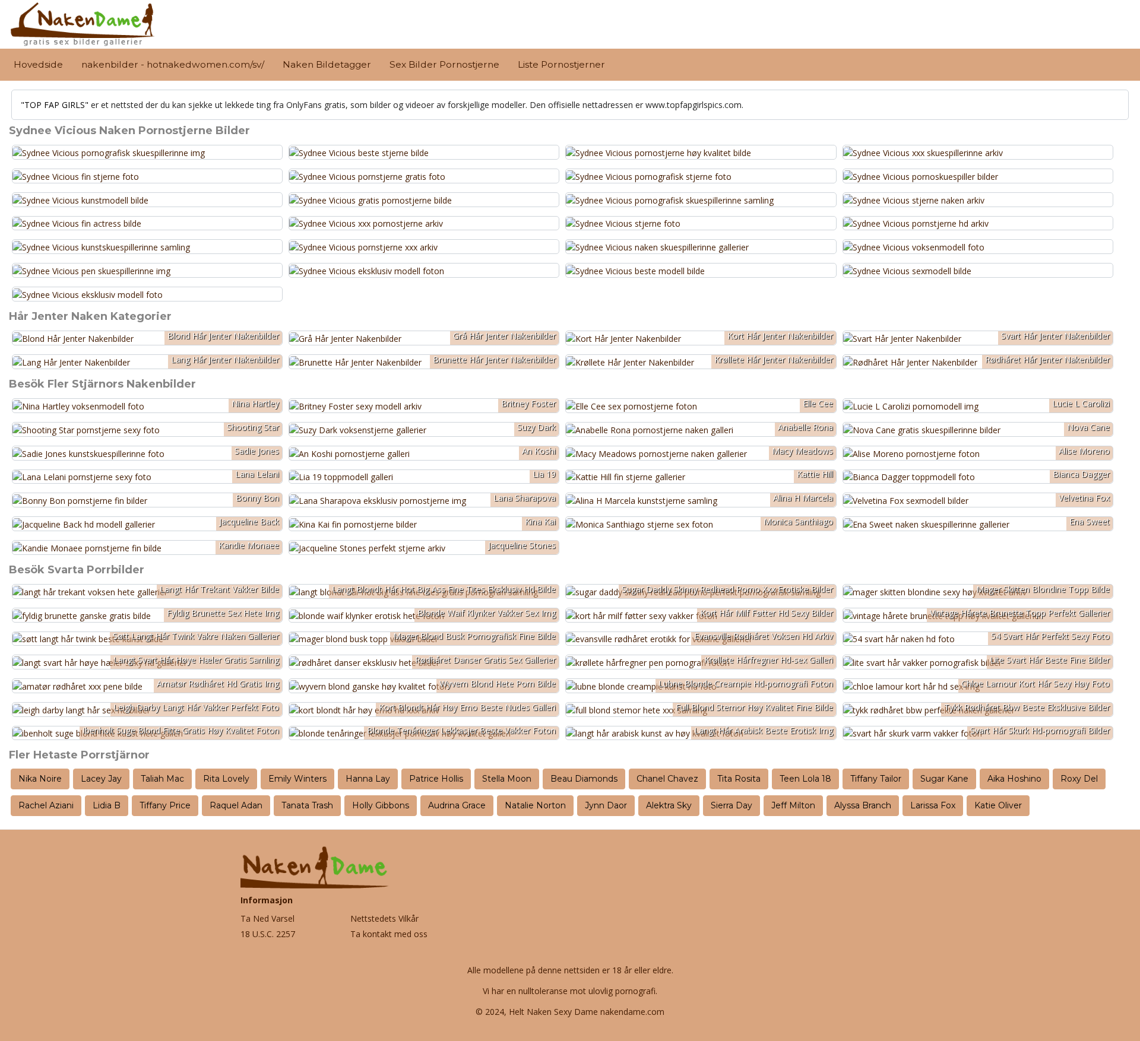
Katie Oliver (998, 805)
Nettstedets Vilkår (384, 918)
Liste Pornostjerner (561, 64)
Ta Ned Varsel (267, 918)
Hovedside (38, 64)
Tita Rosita (739, 778)
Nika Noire (40, 778)
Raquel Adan (236, 805)
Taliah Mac (162, 778)
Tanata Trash (307, 805)
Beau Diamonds (584, 778)
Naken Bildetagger (327, 64)
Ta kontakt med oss (389, 934)
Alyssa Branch (862, 805)
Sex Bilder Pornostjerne (444, 64)
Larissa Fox (932, 805)
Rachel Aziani (46, 805)
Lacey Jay (101, 778)
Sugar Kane (944, 778)
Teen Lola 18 (805, 778)
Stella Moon (506, 778)
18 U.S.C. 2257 (267, 934)
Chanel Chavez (667, 778)
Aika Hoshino (1014, 778)
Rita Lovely (226, 778)
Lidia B (107, 805)
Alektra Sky (669, 805)
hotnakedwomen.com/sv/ (205, 64)
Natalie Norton (535, 805)
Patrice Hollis (436, 778)
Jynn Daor (606, 805)
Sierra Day (731, 805)
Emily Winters (297, 778)
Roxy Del (1079, 778)
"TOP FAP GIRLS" (54, 104)
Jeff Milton (793, 805)
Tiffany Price (165, 805)
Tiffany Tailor (875, 778)
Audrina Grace (457, 805)
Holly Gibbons (380, 805)
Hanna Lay (368, 778)
